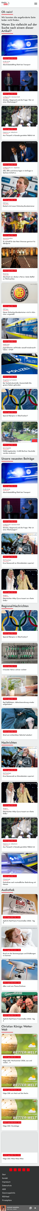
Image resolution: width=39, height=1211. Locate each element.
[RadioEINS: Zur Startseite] (17, 4)
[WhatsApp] (10, 1169)
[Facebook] (15, 1169)
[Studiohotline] (28, 1169)
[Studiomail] (23, 1169)
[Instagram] (19, 1169)
